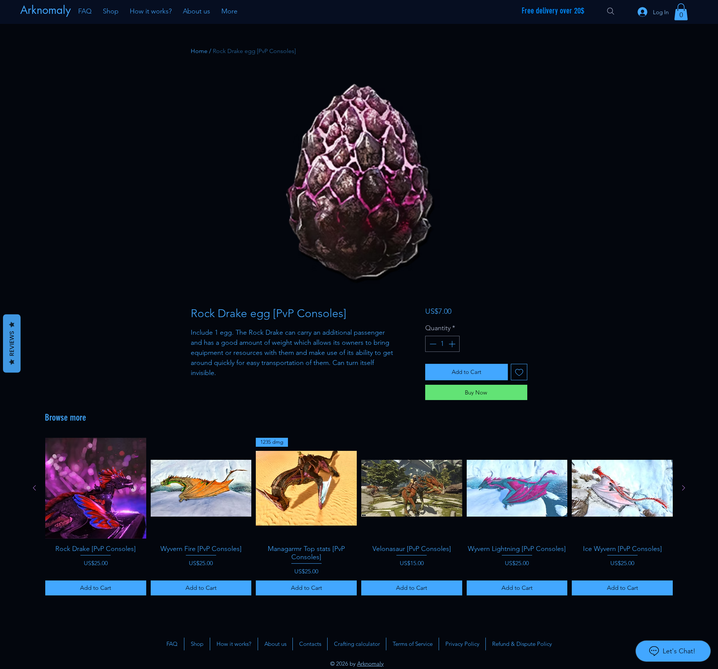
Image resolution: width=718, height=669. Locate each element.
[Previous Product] (34, 487)
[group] (359, 516)
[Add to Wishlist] (519, 372)
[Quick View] (95, 488)
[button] (681, 11)
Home (199, 51)
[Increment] (452, 343)
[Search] (610, 11)
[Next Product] (683, 487)
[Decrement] (432, 343)
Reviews (11, 343)
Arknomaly (370, 663)
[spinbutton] (442, 343)
